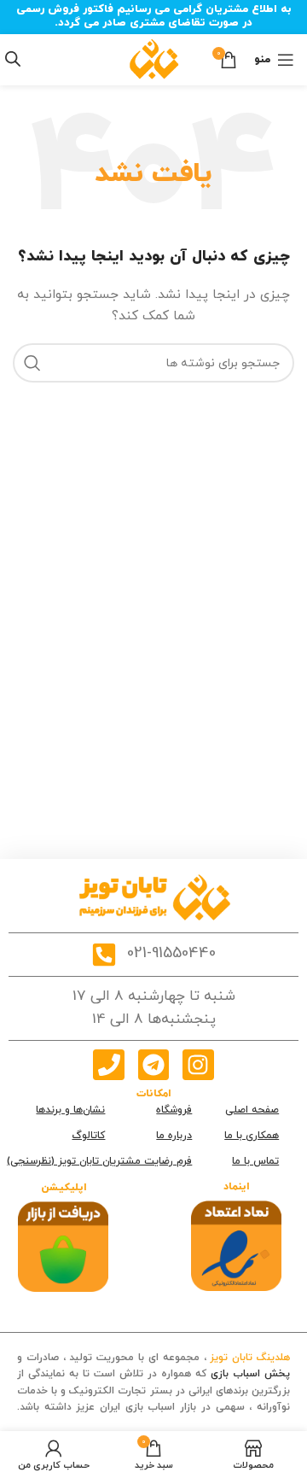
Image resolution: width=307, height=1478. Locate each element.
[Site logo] (154, 58)
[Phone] (108, 1064)
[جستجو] (32, 363)
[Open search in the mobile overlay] (12, 59)
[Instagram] (197, 1064)
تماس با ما (255, 1161)
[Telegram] (153, 1064)
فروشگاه (174, 1110)
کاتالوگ (88, 1135)
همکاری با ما (251, 1135)
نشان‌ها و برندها (70, 1110)
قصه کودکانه (262, 1423)
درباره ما (174, 1135)
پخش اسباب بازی (250, 1374)
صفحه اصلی (252, 1110)
